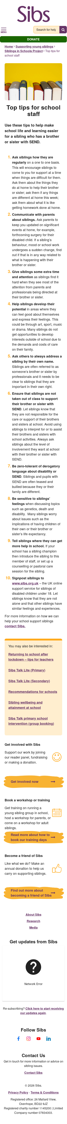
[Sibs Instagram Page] (28, 1038)
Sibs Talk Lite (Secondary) (29, 680)
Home (9, 46)
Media (33, 927)
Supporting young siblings (34, 46)
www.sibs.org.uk (25, 583)
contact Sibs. (15, 626)
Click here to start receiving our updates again (42, 1010)
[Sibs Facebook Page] (18, 1038)
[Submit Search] (63, 29)
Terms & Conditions (45, 1092)
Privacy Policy (18, 1092)
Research (33, 921)
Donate (33, 39)
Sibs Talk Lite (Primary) (26, 670)
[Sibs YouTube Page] (38, 1038)
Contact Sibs (33, 1072)
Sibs (33, 14)
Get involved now (24, 781)
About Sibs (33, 914)
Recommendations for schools (32, 691)
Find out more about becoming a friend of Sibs (31, 893)
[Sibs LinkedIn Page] (48, 1038)
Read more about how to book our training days (30, 837)
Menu (4, 32)
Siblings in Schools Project (24, 51)
